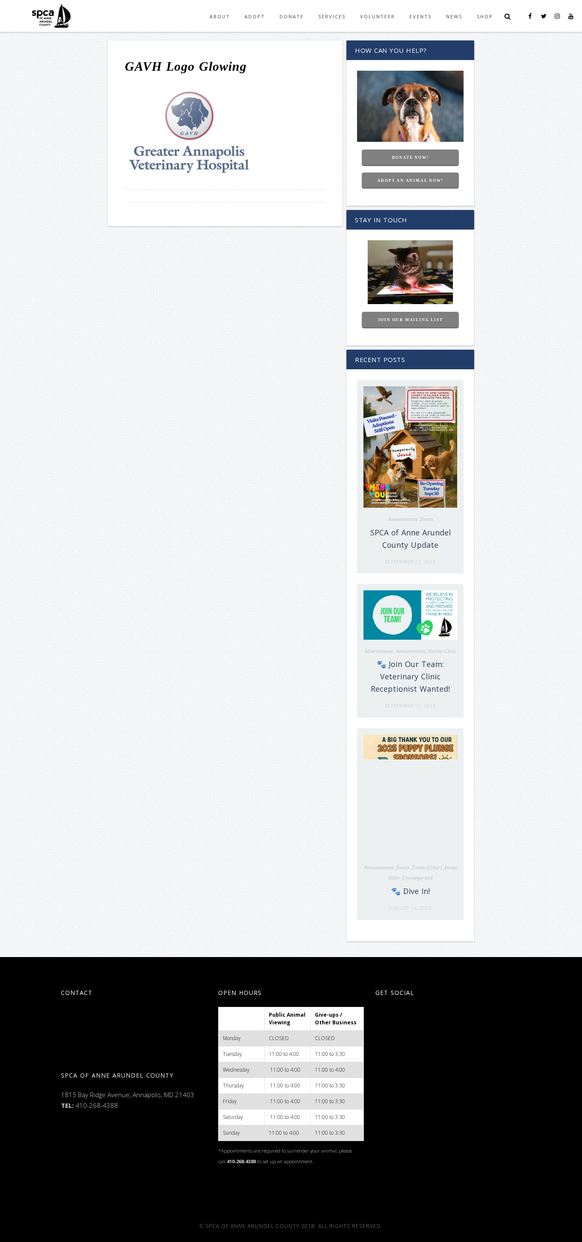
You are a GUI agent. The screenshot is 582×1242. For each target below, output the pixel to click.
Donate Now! (410, 157)
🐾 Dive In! (410, 891)
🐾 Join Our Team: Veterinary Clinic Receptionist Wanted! (410, 676)
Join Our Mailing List (410, 320)
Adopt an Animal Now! (410, 180)
